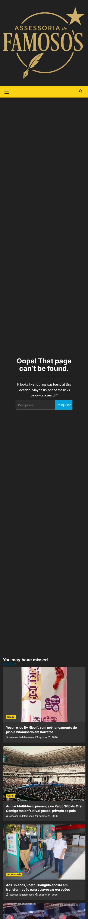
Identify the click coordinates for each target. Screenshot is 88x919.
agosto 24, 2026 (48, 894)
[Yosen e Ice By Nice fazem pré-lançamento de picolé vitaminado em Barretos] (44, 694)
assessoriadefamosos (21, 737)
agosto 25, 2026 (48, 737)
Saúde (11, 716)
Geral (10, 795)
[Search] (80, 91)
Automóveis (14, 874)
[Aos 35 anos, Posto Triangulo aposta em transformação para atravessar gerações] (44, 852)
